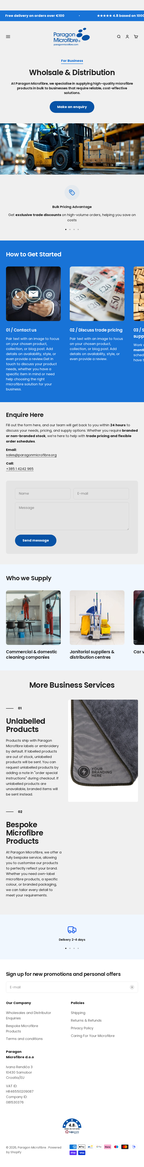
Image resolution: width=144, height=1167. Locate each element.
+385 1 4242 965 (20, 468)
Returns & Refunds (86, 1020)
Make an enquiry (72, 106)
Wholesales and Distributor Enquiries (28, 1015)
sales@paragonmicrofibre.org (31, 455)
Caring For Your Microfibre (93, 1035)
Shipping (78, 1012)
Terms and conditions (24, 1038)
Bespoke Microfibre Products (22, 1028)
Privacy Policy (82, 1028)
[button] (72, 1126)
